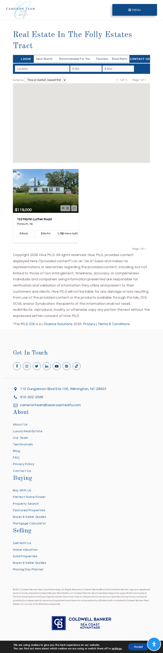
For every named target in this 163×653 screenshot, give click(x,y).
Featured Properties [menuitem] (29, 510)
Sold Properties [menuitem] (25, 556)
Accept (138, 647)
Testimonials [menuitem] (23, 444)
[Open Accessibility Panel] (154, 644)
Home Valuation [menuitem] (25, 549)
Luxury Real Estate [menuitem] (28, 431)
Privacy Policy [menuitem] (23, 464)
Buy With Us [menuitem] (22, 490)
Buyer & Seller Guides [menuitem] (29, 516)
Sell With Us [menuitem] (22, 543)
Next (148, 80)
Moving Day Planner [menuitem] (28, 569)
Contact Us (140, 59)
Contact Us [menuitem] (22, 470)
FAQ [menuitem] (16, 457)
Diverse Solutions (58, 324)
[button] (81, 120)
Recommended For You (74, 58)
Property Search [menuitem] (26, 503)
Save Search (44, 58)
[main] (81, 163)
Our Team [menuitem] (20, 437)
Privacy (89, 324)
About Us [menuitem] (20, 424)
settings (117, 648)
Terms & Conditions (114, 324)
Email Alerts (119, 58)
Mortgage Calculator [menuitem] (29, 523)
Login (26, 59)
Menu (136, 10)
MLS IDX (28, 324)
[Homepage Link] (20, 10)
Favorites (102, 58)
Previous (130, 80)
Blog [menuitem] (16, 451)
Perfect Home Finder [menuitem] (29, 497)
